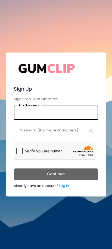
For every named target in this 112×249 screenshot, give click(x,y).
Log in (64, 185)
